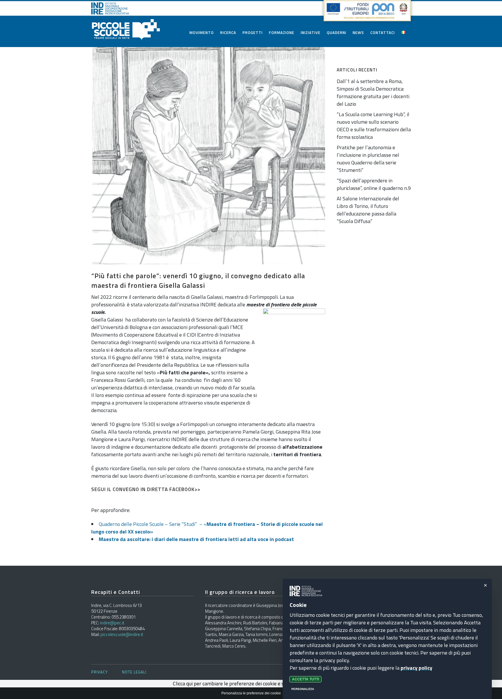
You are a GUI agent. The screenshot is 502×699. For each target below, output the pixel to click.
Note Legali (134, 672)
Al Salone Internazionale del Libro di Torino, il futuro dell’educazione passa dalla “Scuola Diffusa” (368, 210)
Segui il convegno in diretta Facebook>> (145, 489)
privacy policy (416, 668)
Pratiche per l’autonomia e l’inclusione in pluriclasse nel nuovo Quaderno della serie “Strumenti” (368, 158)
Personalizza (302, 689)
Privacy (99, 672)
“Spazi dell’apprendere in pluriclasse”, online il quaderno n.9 (374, 184)
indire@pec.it (112, 622)
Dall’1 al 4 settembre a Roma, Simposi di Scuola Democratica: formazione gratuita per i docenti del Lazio (373, 92)
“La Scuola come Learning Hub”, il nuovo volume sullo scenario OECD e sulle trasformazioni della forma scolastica (374, 125)
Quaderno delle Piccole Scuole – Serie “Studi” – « (207, 528)
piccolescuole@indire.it (122, 634)
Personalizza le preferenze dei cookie (251, 693)
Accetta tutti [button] (305, 679)
